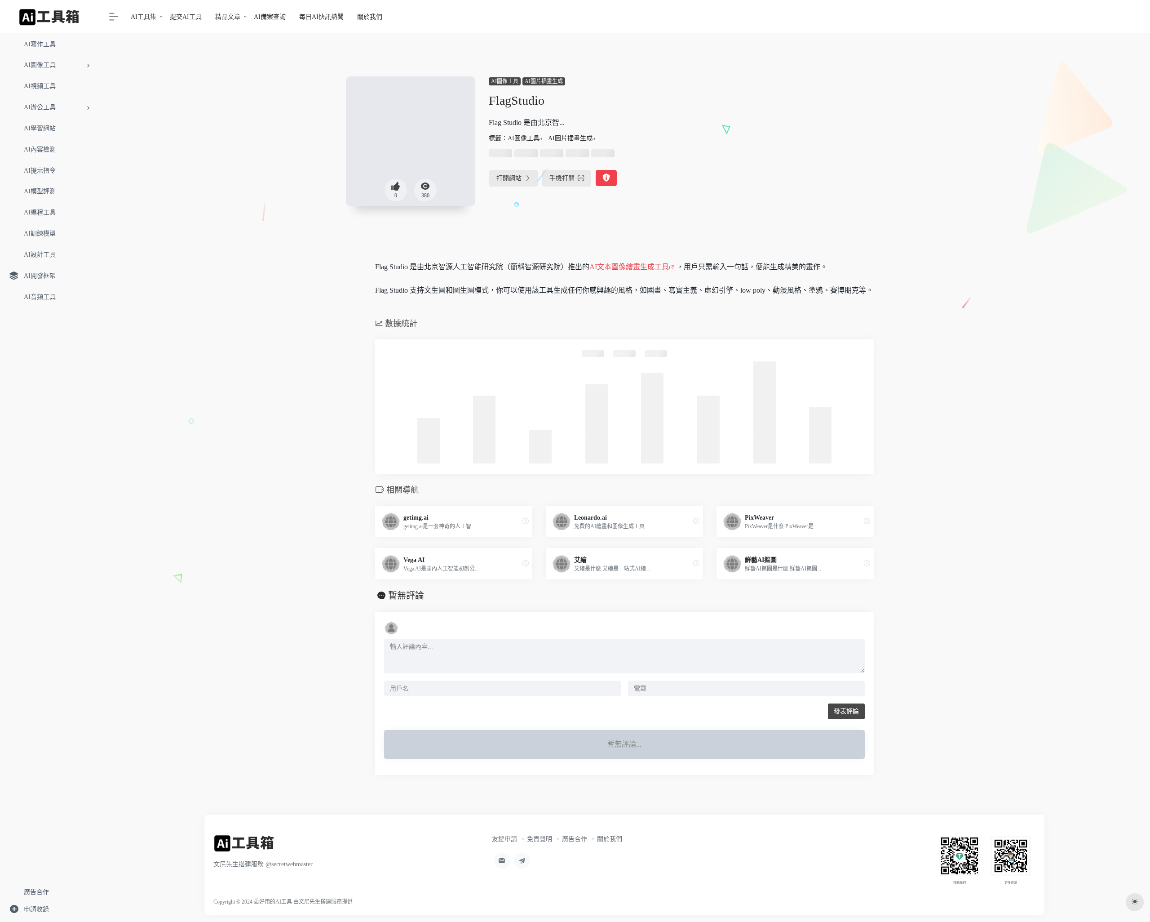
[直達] (525, 521)
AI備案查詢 (270, 16)
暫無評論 (406, 596)
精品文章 (227, 16)
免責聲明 (539, 839)
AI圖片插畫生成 (544, 81)
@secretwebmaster (289, 864)
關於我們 (369, 16)
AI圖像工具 (504, 81)
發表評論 (846, 711)
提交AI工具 (186, 16)
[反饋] (606, 178)
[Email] (502, 861)
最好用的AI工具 (273, 902)
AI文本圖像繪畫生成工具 (629, 267)
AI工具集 (143, 16)
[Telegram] (522, 861)
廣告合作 (574, 839)
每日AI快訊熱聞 (321, 16)
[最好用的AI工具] (244, 846)
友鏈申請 (504, 839)
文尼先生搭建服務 (320, 902)
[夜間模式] (1135, 902)
